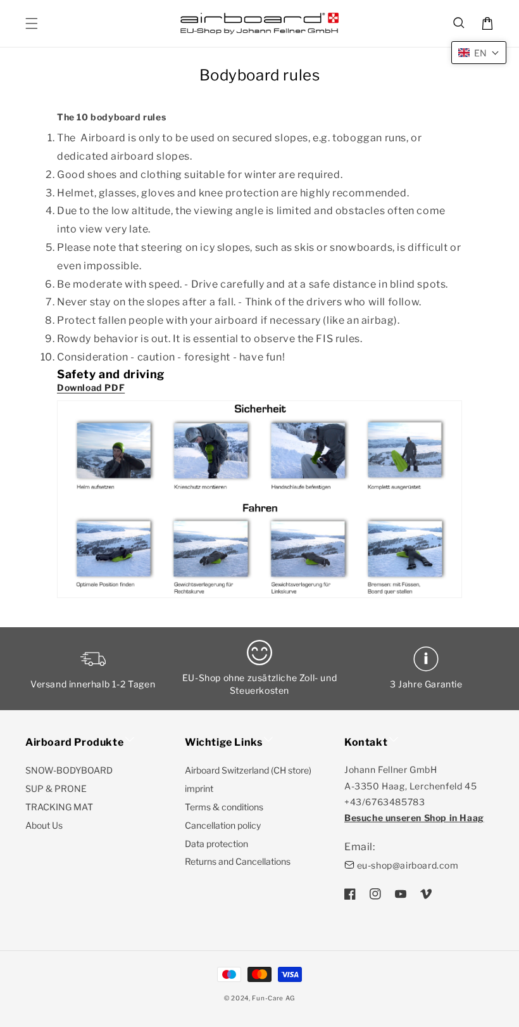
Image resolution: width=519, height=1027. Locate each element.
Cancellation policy (223, 825)
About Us (44, 825)
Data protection (216, 843)
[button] (459, 23)
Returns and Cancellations (238, 861)
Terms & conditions (224, 806)
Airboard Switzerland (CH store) (248, 770)
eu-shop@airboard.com (408, 865)
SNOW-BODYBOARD (69, 770)
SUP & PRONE (56, 788)
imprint (199, 788)
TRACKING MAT (59, 806)
